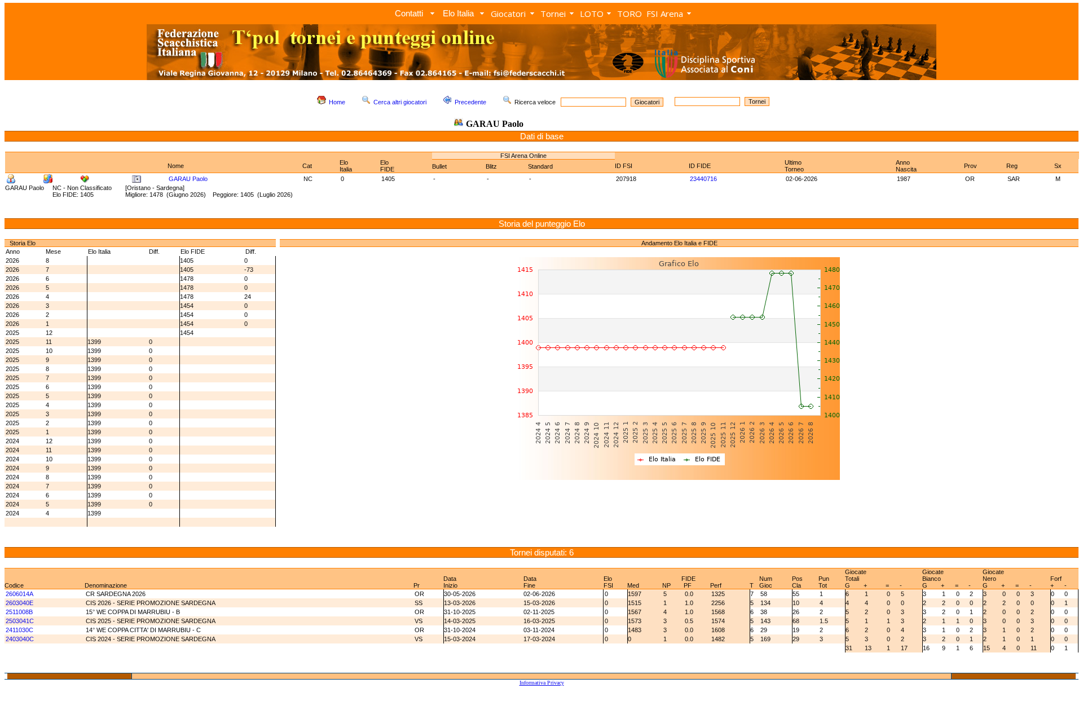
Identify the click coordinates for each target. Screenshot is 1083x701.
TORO (629, 13)
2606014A (19, 593)
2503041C (20, 621)
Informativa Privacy (542, 683)
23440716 (703, 178)
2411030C (19, 630)
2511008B (19, 612)
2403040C (20, 639)
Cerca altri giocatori (399, 102)
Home (337, 102)
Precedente (470, 102)
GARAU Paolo (188, 178)
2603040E (19, 602)
